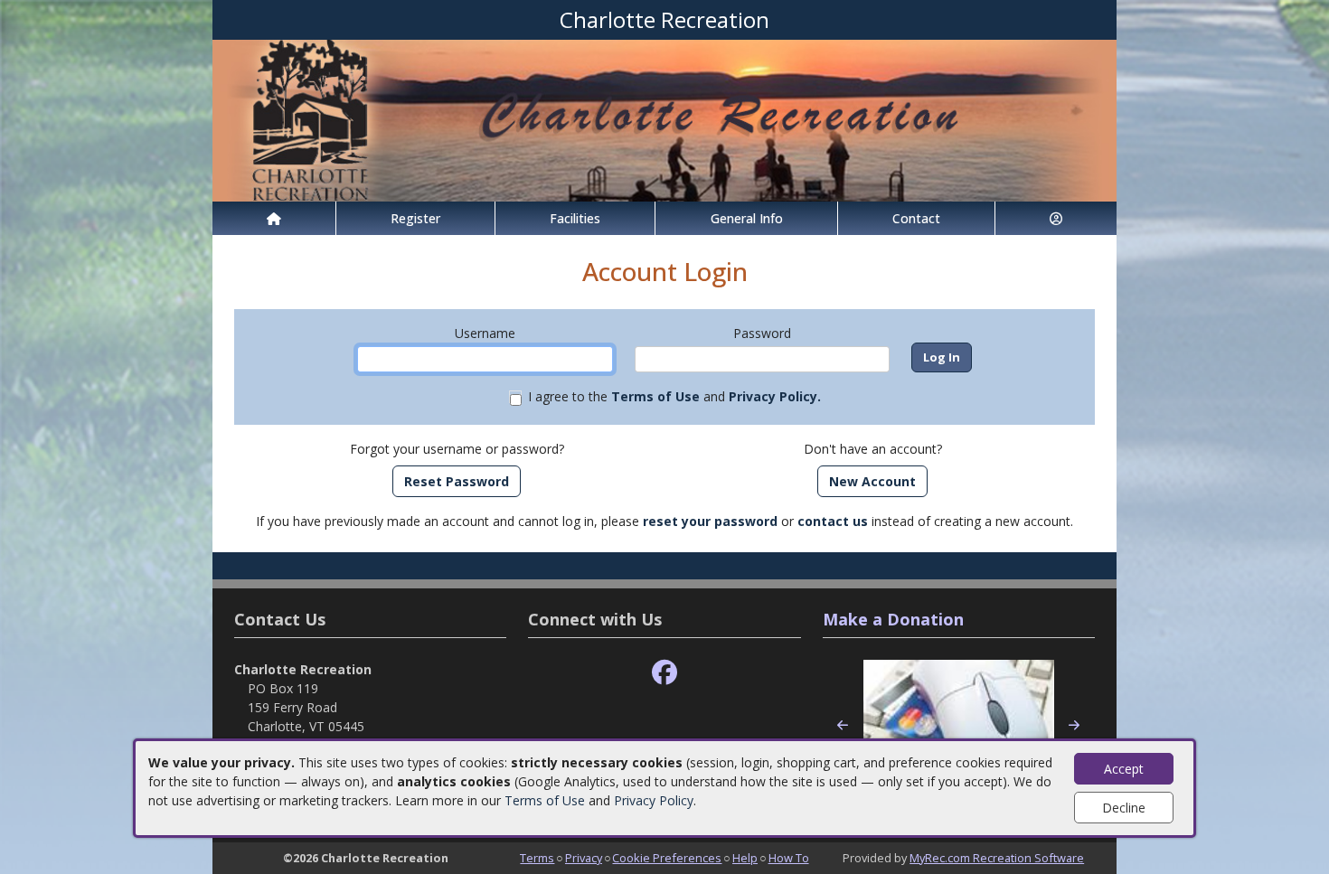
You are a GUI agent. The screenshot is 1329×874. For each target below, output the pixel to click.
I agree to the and (674, 396)
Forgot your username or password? (457, 448)
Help (745, 858)
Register (415, 218)
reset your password (710, 521)
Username (485, 333)
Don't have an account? (873, 448)
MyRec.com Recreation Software (997, 858)
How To (788, 858)
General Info (747, 218)
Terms (537, 858)
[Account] (1056, 218)
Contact (916, 218)
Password (762, 333)
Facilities (575, 218)
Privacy (583, 858)
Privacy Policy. (775, 396)
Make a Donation (893, 619)
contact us (832, 521)
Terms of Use (544, 800)
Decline (1123, 807)
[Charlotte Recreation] (664, 118)
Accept (1124, 768)
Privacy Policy (653, 800)
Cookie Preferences (666, 858)
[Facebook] (664, 673)
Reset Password (456, 481)
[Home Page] (273, 218)
